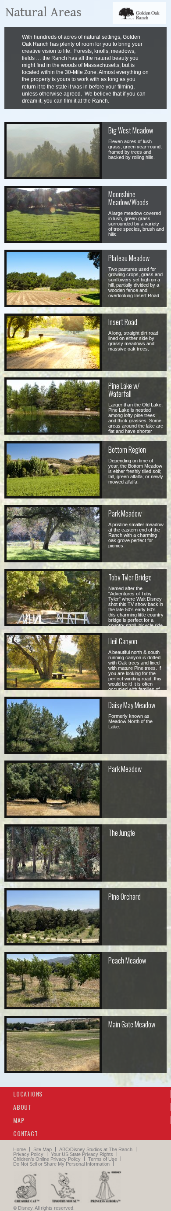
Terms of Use (102, 1159)
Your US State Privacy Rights (82, 1154)
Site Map (42, 1149)
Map (18, 1120)
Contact (25, 1133)
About (22, 1106)
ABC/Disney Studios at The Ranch (95, 1149)
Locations (28, 1093)
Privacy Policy (28, 1154)
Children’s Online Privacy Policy (47, 1159)
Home (19, 1149)
